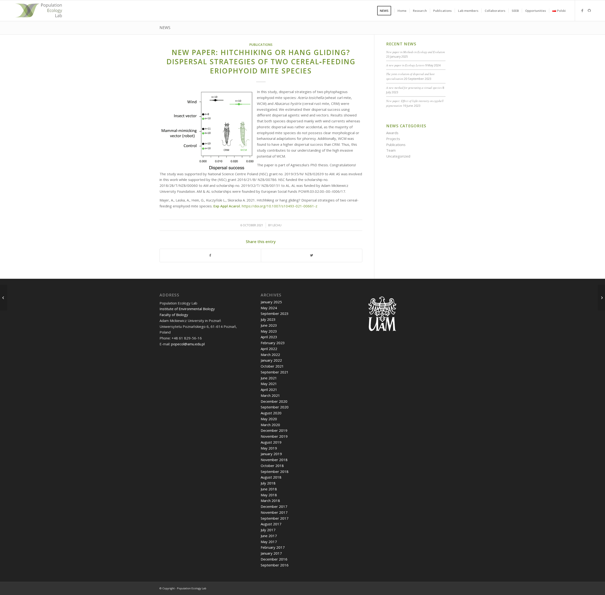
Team (391, 150)
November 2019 (274, 436)
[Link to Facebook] (582, 10)
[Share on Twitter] (311, 255)
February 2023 (273, 342)
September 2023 (275, 313)
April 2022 (269, 348)
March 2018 (270, 500)
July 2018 (268, 483)
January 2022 (271, 360)
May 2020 (269, 418)
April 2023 (269, 336)
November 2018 (274, 459)
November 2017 (274, 512)
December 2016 (274, 559)
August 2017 (271, 524)
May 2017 (269, 541)
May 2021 (269, 383)
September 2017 (275, 518)
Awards (392, 132)
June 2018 (269, 489)
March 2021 (270, 395)
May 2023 (269, 331)
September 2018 (275, 471)
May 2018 (269, 494)
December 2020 (274, 401)
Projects (393, 138)
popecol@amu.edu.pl (188, 344)
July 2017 (268, 529)
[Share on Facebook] (210, 255)
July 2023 (268, 319)
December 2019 (274, 430)
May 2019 (269, 448)
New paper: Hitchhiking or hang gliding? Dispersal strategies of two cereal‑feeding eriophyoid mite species (260, 61)
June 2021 (269, 378)
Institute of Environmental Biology (187, 308)
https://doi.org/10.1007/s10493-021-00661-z (279, 206)
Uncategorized (398, 156)
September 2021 (275, 372)
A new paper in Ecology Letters (405, 65)
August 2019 (271, 442)
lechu (276, 225)
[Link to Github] (589, 10)
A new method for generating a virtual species (414, 88)
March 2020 (270, 424)
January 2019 (271, 453)
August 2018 (271, 477)
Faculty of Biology (174, 314)
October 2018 (272, 465)
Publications (260, 45)
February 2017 (273, 547)
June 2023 (269, 325)
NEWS (165, 27)
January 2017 (271, 553)
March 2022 (270, 354)
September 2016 (275, 565)
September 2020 (275, 407)
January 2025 (271, 302)
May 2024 (269, 307)
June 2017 (269, 535)
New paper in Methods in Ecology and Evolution (415, 52)
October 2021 (272, 366)
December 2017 (274, 506)
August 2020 (271, 413)
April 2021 (269, 389)
